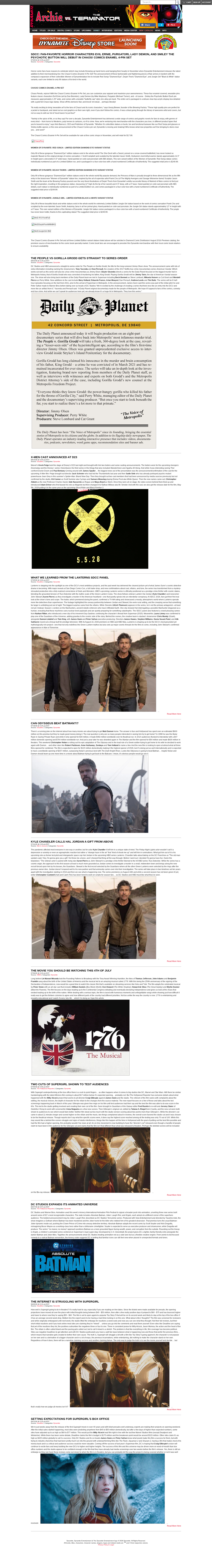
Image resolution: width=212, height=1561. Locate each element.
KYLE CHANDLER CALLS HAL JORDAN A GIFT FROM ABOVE (72, 841)
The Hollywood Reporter (45, 1088)
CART (188, 2)
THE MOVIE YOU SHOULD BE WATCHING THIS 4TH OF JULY (71, 970)
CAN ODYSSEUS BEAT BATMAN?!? (55, 723)
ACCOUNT (206, 2)
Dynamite (40, 62)
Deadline (40, 262)
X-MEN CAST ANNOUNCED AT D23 (54, 457)
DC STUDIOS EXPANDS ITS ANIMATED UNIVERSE (64, 1204)
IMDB (39, 975)
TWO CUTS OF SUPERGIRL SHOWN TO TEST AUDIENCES (70, 1084)
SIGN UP (196, 2)
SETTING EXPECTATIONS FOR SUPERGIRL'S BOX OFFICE (70, 1418)
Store (77, 30)
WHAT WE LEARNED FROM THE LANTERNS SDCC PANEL (70, 577)
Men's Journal (42, 846)
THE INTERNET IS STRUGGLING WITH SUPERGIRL (65, 1301)
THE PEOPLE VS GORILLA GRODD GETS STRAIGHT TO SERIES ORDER (79, 258)
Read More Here (174, 714)
